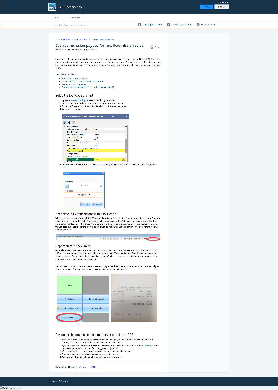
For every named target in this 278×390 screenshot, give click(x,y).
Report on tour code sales (74, 84)
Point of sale (80, 39)
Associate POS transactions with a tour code (82, 81)
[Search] (56, 25)
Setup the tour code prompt (75, 78)
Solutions (75, 17)
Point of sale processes (103, 39)
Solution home (63, 39)
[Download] (133, 157)
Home (56, 17)
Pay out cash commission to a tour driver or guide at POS (88, 87)
